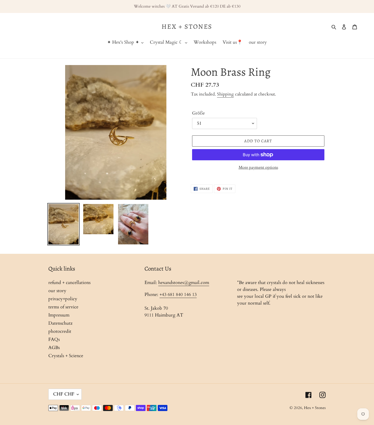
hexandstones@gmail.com (183, 282)
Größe (198, 113)
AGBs (54, 347)
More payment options (258, 167)
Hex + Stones (187, 26)
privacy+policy (62, 299)
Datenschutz (60, 323)
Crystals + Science (65, 356)
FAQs (54, 339)
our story (57, 291)
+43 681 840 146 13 (178, 294)
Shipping (225, 94)
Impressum (58, 315)
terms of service (63, 307)
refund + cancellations (69, 282)
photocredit (59, 331)
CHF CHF (63, 394)
